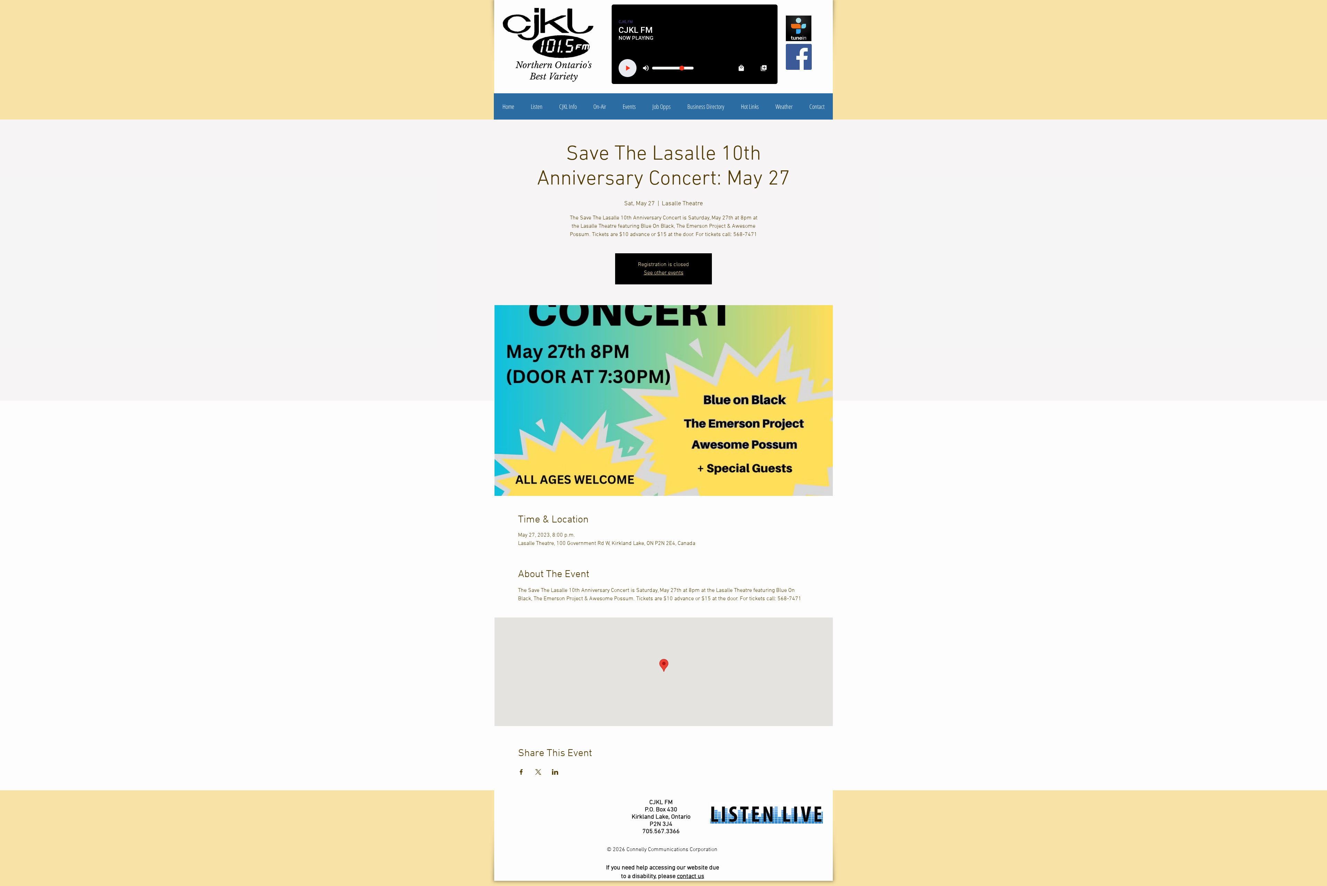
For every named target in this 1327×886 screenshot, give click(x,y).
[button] (568, 106)
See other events (664, 273)
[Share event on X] (538, 772)
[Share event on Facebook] (521, 772)
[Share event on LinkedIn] (555, 772)
